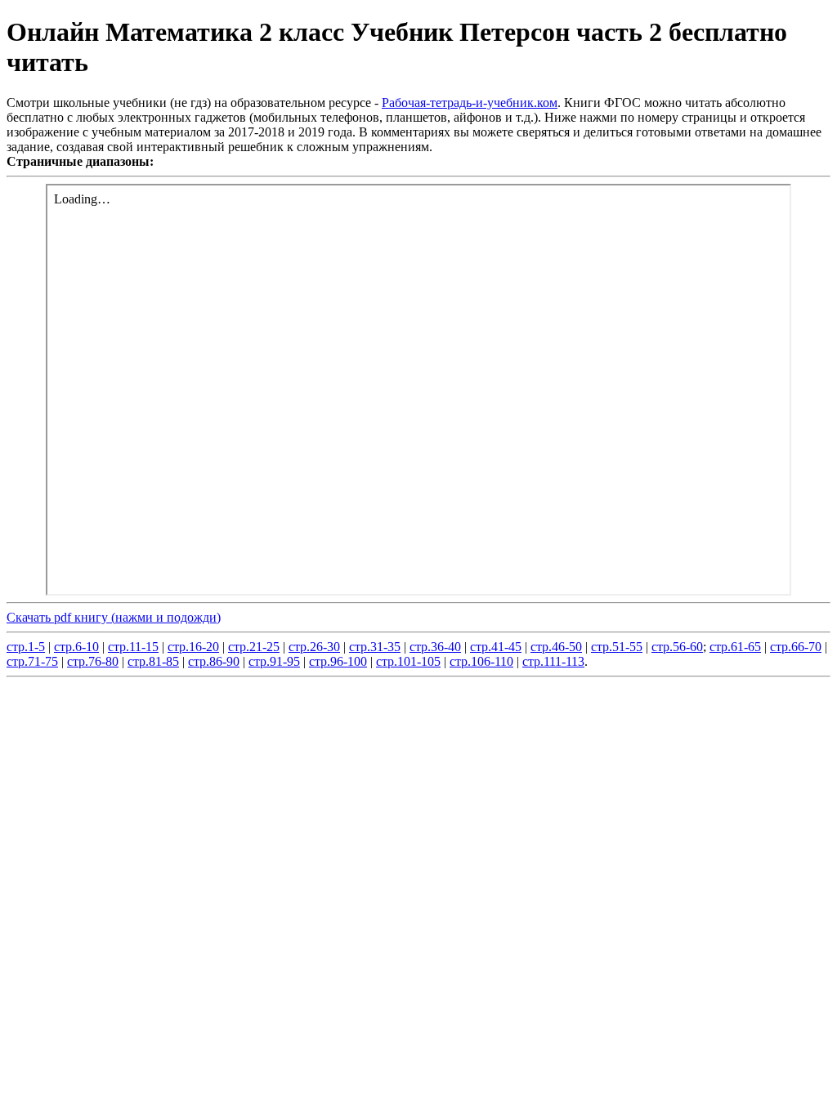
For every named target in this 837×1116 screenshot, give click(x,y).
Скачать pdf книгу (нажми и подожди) (114, 617)
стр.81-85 (153, 661)
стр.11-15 (133, 647)
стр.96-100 (338, 661)
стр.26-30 (314, 647)
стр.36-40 (435, 647)
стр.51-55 (616, 647)
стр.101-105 (408, 661)
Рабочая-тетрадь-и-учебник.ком (469, 102)
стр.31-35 (375, 647)
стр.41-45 (495, 647)
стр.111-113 (553, 661)
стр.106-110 (481, 661)
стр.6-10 (76, 647)
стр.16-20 (193, 647)
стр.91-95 (274, 661)
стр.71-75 (32, 661)
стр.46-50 (556, 647)
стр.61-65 (735, 647)
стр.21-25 (254, 647)
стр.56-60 (677, 647)
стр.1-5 (26, 647)
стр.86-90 (213, 661)
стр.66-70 (795, 647)
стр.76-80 (93, 661)
